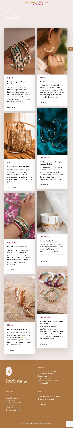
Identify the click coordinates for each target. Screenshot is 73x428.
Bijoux (10, 77)
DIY (48, 158)
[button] (5, 4)
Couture (11, 162)
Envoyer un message (46, 399)
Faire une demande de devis (49, 397)
